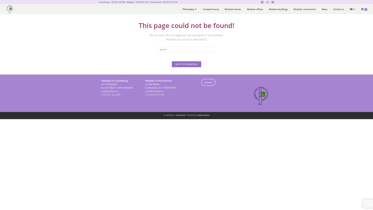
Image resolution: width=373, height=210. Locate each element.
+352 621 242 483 (110, 94)
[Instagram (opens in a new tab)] (267, 2)
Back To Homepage (186, 64)
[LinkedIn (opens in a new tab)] (272, 2)
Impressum (180, 115)
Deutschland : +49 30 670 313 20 (164, 2)
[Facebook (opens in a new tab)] (262, 2)
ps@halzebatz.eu (109, 91)
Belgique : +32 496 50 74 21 (138, 2)
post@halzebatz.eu (154, 91)
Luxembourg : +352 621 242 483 (112, 2)
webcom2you (204, 115)
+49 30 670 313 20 (154, 94)
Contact (208, 82)
